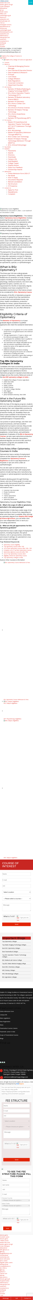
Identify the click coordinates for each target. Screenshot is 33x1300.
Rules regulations (5, 1141)
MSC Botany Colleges (8, 1093)
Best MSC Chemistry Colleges (11, 1090)
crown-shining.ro (5, 6)
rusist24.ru (3, 39)
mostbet (2, 46)
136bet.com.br (4, 1)
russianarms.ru (4, 41)
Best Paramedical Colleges (10, 1075)
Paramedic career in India (7, 1155)
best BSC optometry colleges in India (15, 377)
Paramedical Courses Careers (9, 1151)
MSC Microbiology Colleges (10, 1097)
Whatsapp (6, 1298)
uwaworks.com (4, 19)
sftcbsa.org (3, 28)
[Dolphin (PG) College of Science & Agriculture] (12, 57)
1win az (2, 23)
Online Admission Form (7, 1135)
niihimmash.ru (4, 35)
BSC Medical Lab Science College (12, 1083)
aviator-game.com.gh (6, 4)
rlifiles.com (3, 14)
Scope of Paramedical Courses (9, 1158)
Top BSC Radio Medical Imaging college (14, 1087)
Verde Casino (4, 12)
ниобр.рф (3, 43)
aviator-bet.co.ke (5, 3)
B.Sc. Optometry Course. (23, 292)
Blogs (8, 206)
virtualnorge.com (5, 21)
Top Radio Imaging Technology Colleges (14, 1068)
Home (2, 206)
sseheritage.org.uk (5, 15)
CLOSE (30, 2)
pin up (2, 10)
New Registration (5, 1145)
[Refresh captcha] (18, 1042)
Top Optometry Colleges (9, 1065)
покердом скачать (5, 24)
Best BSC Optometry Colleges (11, 1071)
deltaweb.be (3, 8)
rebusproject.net (5, 37)
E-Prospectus (22, 54)
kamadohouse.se (5, 26)
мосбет (2, 45)
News (1, 1148)
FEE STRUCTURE (10, 54)
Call (16, 1298)
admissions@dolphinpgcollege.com (16, 1200)
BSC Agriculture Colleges (9, 1100)
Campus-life (3, 1138)
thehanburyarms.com (6, 32)
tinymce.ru (3, 17)
